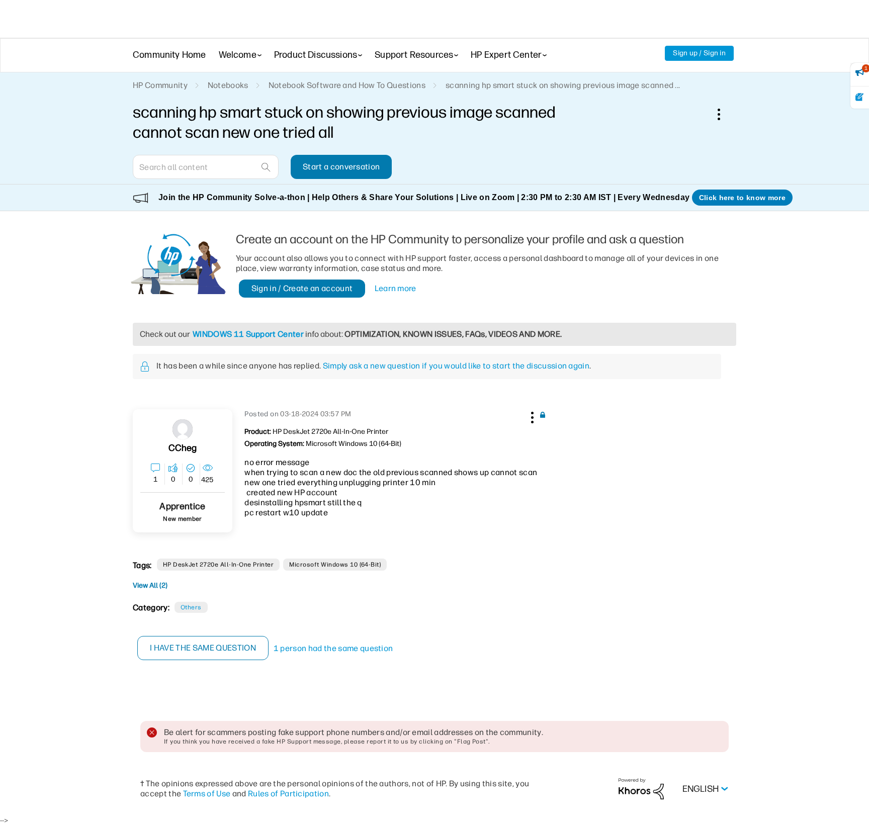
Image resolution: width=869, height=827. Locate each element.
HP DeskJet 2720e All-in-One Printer (218, 564)
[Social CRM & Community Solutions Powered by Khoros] (641, 788)
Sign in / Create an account (302, 288)
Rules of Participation (288, 793)
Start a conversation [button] (341, 166)
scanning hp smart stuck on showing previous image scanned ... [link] (563, 85)
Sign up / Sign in (699, 53)
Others (191, 607)
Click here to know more (742, 198)
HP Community (160, 85)
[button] (531, 415)
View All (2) (150, 585)
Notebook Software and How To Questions (347, 85)
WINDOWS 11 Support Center (248, 334)
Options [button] (724, 114)
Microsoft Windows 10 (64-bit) (335, 564)
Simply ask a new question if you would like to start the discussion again (456, 366)
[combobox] (206, 167)
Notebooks (228, 85)
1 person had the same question (333, 648)
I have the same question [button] (203, 648)
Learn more (395, 288)
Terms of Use (207, 793)
